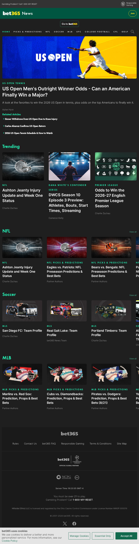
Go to (65, 23)
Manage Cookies (79, 535)
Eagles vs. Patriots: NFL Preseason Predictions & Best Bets (65, 271)
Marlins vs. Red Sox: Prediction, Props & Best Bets (20, 398)
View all (133, 232)
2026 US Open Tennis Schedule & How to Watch (29, 133)
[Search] (133, 31)
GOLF (125, 31)
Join (132, 13)
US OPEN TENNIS (13, 83)
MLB (70, 31)
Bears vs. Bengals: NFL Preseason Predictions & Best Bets (109, 271)
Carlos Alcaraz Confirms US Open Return (25, 126)
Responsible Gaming (131, 4)
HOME (6, 31)
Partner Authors (55, 281)
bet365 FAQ (49, 443)
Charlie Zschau (10, 281)
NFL (48, 31)
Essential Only (103, 535)
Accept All (126, 535)
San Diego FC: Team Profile (22, 330)
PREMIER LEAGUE (106, 185)
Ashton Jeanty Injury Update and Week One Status (18, 271)
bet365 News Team (57, 340)
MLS (5, 326)
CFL (115, 31)
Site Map (122, 443)
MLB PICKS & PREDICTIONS (20, 389)
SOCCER (59, 31)
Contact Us (30, 443)
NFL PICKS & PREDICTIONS (65, 262)
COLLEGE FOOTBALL (97, 31)
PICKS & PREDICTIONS (28, 31)
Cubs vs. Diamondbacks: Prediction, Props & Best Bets (65, 398)
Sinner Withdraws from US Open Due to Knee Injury (31, 119)
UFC (78, 31)
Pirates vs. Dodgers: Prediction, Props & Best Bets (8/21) (109, 398)
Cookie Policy (10, 540)
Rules (15, 443)
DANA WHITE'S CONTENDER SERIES (68, 187)
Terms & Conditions (100, 443)
